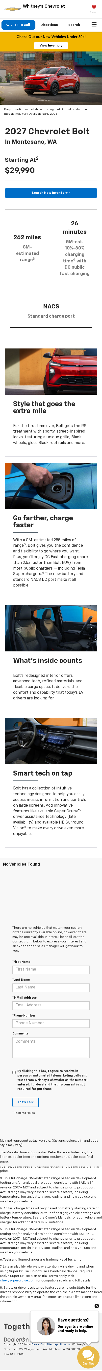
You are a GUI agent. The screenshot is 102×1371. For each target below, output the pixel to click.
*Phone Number (23, 1015)
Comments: (20, 1033)
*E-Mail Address (24, 997)
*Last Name (21, 980)
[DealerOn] (16, 1339)
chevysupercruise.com (17, 1280)
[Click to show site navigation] (94, 25)
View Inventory (51, 45)
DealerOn (37, 1344)
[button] (18, 25)
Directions (49, 25)
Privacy (65, 1344)
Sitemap (52, 1344)
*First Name (21, 962)
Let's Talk (25, 1102)
